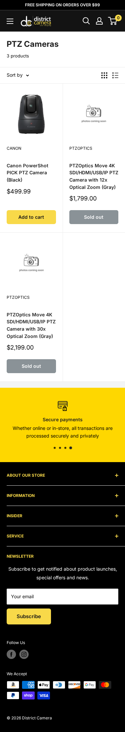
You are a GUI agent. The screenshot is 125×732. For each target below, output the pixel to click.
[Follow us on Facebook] (11, 654)
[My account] (99, 21)
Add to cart (31, 217)
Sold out (93, 217)
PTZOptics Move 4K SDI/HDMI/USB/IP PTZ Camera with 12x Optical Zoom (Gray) (93, 176)
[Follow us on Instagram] (24, 654)
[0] (113, 21)
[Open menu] (10, 21)
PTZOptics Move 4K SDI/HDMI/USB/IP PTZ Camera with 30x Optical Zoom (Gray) (31, 325)
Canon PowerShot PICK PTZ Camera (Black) (27, 173)
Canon (14, 148)
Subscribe (29, 616)
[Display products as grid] (104, 75)
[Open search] (86, 21)
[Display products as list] (115, 75)
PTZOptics (80, 148)
